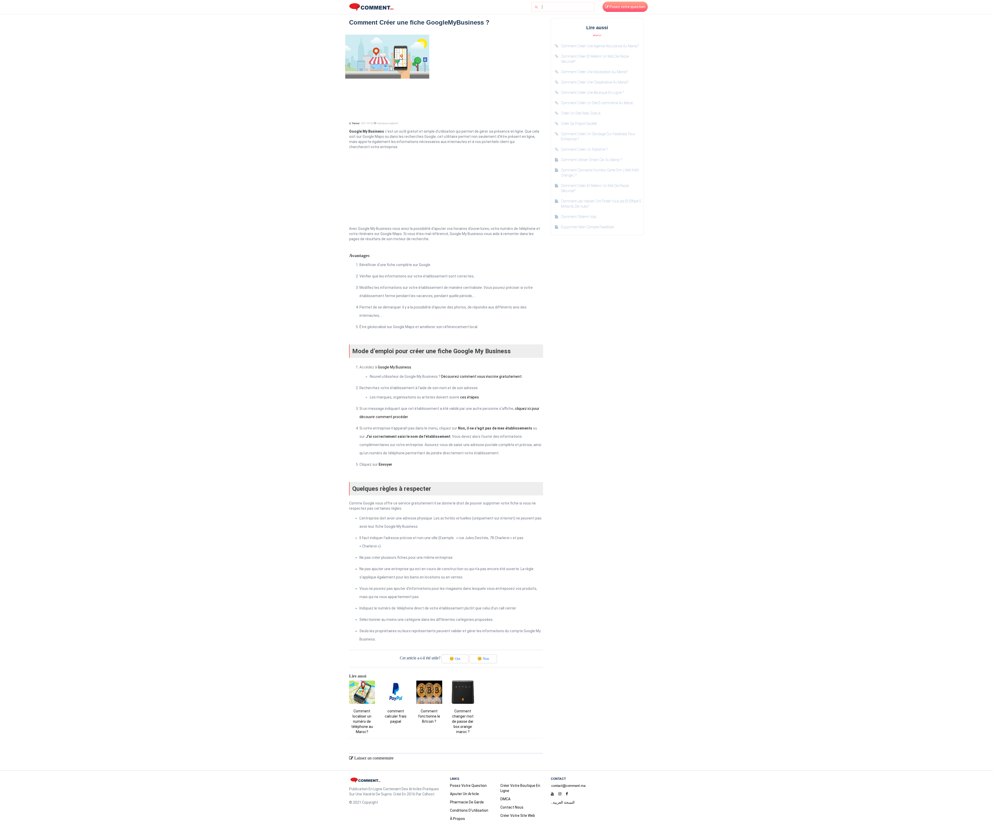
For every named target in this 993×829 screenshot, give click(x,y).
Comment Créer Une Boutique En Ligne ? (592, 93)
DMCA (505, 799)
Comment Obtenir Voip (579, 217)
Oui (454, 659)
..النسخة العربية (563, 802)
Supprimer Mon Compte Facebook (587, 227)
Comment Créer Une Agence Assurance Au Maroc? (600, 46)
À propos (457, 819)
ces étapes (469, 397)
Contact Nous (511, 807)
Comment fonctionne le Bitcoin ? (429, 716)
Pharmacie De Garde (467, 802)
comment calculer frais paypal (396, 716)
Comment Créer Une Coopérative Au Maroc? (595, 82)
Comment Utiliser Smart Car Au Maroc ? (591, 160)
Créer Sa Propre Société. (579, 124)
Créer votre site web (517, 815)
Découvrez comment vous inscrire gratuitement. (481, 376)
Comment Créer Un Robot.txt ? (584, 149)
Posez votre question (627, 7)
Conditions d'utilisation (469, 810)
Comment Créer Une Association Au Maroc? (594, 72)
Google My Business (394, 367)
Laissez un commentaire (373, 758)
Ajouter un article (464, 794)
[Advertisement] (488, 71)
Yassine (355, 123)
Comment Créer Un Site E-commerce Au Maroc (597, 103)
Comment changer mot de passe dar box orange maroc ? (462, 721)
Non (483, 659)
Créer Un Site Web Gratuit (580, 113)
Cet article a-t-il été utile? (420, 658)
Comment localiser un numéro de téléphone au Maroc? (362, 721)
